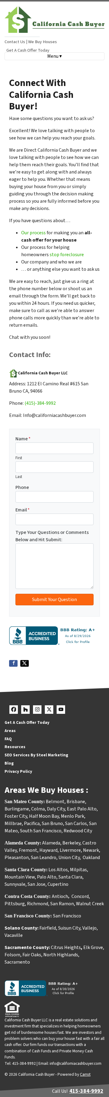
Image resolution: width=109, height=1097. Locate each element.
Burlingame (17, 809)
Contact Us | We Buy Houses (31, 42)
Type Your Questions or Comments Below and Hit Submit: (52, 536)
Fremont (28, 850)
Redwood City (78, 830)
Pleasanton (17, 857)
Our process (33, 232)
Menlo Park (72, 816)
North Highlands (60, 954)
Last (18, 477)
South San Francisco (40, 830)
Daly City (56, 809)
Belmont (55, 801)
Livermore (70, 850)
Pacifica (32, 823)
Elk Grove (93, 947)
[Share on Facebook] (13, 663)
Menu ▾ (54, 56)
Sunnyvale (15, 884)
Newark (91, 850)
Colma (38, 809)
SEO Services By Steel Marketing (36, 755)
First (18, 458)
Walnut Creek (90, 903)
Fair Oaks (31, 954)
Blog (9, 763)
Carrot (85, 1074)
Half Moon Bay (44, 816)
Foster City (16, 816)
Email (22, 510)
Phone (22, 487)
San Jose (36, 884)
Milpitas (78, 869)
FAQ (8, 739)
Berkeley (71, 843)
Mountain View (20, 877)
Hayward (48, 850)
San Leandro (43, 857)
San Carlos (76, 823)
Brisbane (76, 801)
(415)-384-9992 (40, 403)
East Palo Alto (82, 809)
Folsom (12, 954)
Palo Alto (46, 877)
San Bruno (52, 823)
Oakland (91, 857)
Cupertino (58, 884)
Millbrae (13, 823)
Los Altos (58, 869)
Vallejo (89, 928)
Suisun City (69, 928)
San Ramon (62, 903)
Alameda (51, 843)
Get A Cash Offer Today (27, 50)
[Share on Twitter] (24, 663)
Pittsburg (15, 903)
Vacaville (14, 935)
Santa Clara (70, 877)
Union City (69, 857)
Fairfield (47, 928)
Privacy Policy (18, 771)
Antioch (60, 896)
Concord (80, 896)
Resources (15, 747)
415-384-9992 (86, 1091)
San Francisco (67, 916)
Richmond (37, 903)
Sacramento (17, 962)
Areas (10, 731)
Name (23, 438)
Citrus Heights (66, 947)
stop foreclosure (67, 254)
